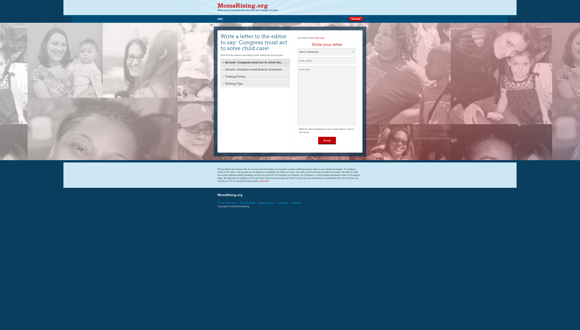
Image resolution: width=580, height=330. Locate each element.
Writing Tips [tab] (234, 83)
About (220, 19)
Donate (355, 18)
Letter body (304, 69)
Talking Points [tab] (235, 76)
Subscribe (296, 202)
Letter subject (305, 60)
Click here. (320, 37)
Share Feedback (247, 202)
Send (327, 140)
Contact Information (227, 202)
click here (264, 180)
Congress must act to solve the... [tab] (254, 62)
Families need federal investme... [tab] (254, 69)
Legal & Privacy (266, 202)
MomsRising (243, 5)
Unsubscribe (282, 202)
